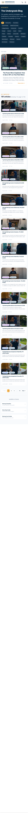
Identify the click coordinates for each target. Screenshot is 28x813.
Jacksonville (15, 33)
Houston (18, 39)
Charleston (23, 33)
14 (19, 390)
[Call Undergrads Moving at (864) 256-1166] (22, 2)
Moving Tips (8, 22)
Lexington (23, 36)
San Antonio (4, 41)
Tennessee (12, 41)
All (2, 22)
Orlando (9, 33)
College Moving (5, 28)
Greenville (10, 36)
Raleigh (3, 31)
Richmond (12, 39)
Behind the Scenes (14, 25)
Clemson (17, 36)
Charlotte (20, 28)
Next (23, 390)
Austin (14, 31)
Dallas (20, 31)
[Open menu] (25, 2)
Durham (9, 31)
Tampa (3, 33)
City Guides (15, 22)
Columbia (4, 36)
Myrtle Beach (5, 39)
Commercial (13, 28)
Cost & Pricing (5, 25)
